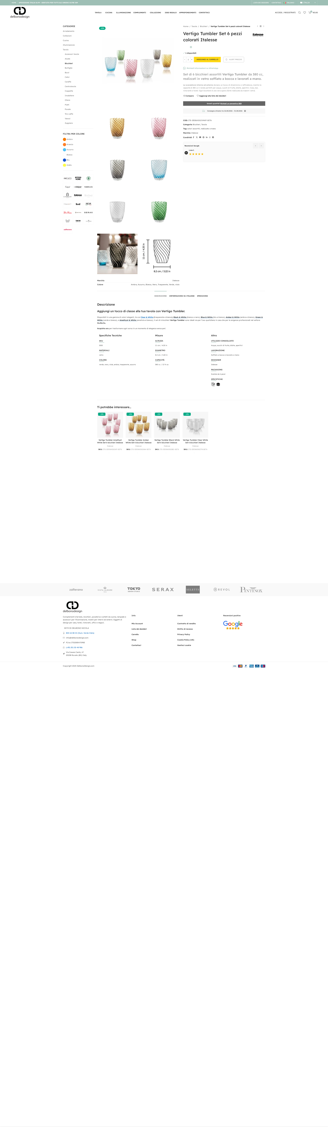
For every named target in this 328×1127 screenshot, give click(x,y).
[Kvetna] (88, 195)
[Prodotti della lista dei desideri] (304, 12)
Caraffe (68, 82)
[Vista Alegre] (88, 221)
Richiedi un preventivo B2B (231, 103)
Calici (67, 77)
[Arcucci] (68, 178)
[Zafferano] (68, 229)
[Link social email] (200, 137)
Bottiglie (68, 68)
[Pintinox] (68, 212)
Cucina (66, 40)
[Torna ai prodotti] (260, 26)
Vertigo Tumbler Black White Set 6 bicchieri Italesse (167, 441)
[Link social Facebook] (193, 137)
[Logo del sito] (20, 12)
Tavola (65, 49)
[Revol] (78, 212)
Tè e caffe (69, 114)
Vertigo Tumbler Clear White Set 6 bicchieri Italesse (195, 441)
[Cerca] (299, 12)
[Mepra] (78, 204)
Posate (68, 109)
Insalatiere (69, 95)
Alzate (67, 59)
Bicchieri (69, 63)
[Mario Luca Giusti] (68, 204)
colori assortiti (193, 128)
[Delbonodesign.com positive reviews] (233, 625)
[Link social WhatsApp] (209, 137)
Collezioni (67, 36)
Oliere (67, 100)
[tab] (160, 294)
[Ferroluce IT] (88, 187)
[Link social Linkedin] (206, 137)
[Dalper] (78, 187)
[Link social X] (196, 137)
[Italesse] (78, 195)
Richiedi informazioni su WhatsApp (202, 68)
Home (185, 26)
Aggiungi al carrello (207, 59)
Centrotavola (70, 86)
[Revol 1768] (222, 589)
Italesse (194, 133)
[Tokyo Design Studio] (78, 221)
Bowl (67, 72)
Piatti (67, 105)
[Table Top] (68, 221)
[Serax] (88, 212)
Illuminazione (69, 45)
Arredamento (68, 31)
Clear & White (147, 317)
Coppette (69, 91)
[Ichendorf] (68, 195)
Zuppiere (69, 123)
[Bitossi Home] (78, 178)
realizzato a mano (208, 128)
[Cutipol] (68, 187)
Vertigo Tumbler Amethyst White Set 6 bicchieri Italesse (110, 441)
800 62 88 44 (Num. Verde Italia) (80, 633)
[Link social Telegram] (213, 137)
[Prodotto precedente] (257, 26)
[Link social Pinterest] (203, 137)
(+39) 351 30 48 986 (74, 647)
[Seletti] (193, 589)
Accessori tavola (72, 54)
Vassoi (67, 118)
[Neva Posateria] (88, 204)
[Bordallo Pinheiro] (88, 178)
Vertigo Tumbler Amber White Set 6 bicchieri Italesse (138, 441)
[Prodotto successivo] (263, 26)
